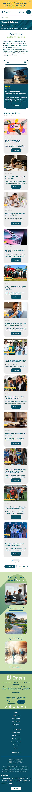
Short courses (16, 721)
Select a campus (16, 638)
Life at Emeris (16, 667)
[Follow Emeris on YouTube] (22, 706)
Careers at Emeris (16, 742)
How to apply (16, 732)
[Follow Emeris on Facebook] (10, 706)
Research (16, 745)
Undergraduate (16, 715)
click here (11, 784)
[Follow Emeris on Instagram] (18, 706)
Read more (16, 105)
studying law (8, 439)
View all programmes (16, 609)
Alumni (16, 748)
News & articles (16, 739)
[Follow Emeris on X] (6, 706)
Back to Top (22, 566)
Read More (21, 7)
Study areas (16, 724)
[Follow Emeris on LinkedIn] (14, 706)
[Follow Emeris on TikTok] (25, 706)
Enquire (21, 12)
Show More (10, 566)
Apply (21, 701)
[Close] (30, 2)
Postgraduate (16, 718)
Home (2, 17)
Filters (7, 62)
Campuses (15, 753)
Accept (16, 788)
